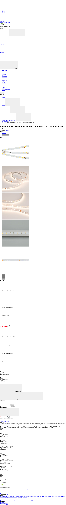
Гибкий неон (3, 86)
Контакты (9, 22)
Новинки (25, 497)
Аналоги (4, 482)
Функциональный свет (39, 496)
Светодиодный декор (5, 497)
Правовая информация (4, 493)
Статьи (15, 500)
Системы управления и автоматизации (20, 496)
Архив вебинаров (11, 500)
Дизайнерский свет (46, 496)
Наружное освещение (4, 84)
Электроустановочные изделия (14, 497)
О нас (3, 10)
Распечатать (8, 130)
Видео (4, 500)
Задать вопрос (3, 130)
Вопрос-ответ (19, 500)
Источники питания (4, 72)
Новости (3, 11)
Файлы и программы (34, 500)
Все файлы (2, 415)
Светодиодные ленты (3, 496)
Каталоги (1, 500)
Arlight (7, 494)
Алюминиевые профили (4, 77)
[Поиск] (17, 32)
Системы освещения (4, 83)
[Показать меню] (12, 102)
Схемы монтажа (28, 500)
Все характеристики (18, 391)
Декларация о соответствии (5, 421)
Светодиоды (21, 497)
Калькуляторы (23, 500)
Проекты (3, 12)
